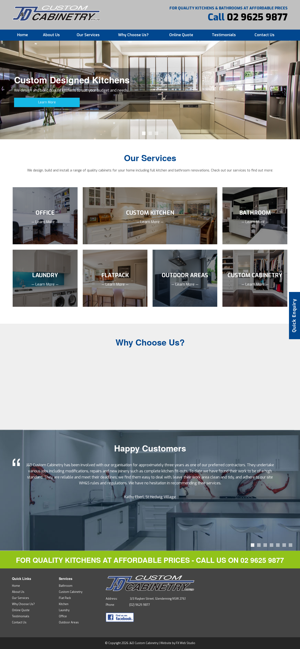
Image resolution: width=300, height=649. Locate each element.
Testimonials (224, 34)
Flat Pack (65, 598)
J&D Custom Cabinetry (143, 643)
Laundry (64, 610)
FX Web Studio (185, 643)
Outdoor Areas (69, 622)
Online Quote (181, 34)
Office (63, 616)
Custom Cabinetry (70, 592)
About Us (51, 34)
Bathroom (65, 586)
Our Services (88, 34)
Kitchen (63, 604)
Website (165, 643)
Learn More (47, 102)
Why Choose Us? (133, 34)
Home (22, 34)
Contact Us (264, 34)
